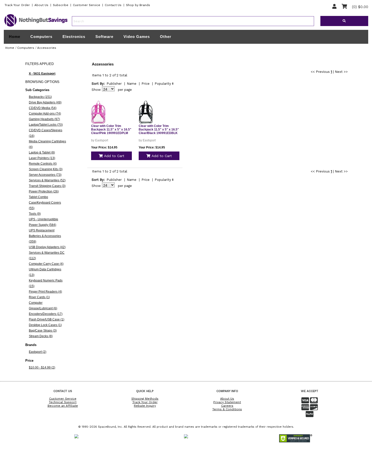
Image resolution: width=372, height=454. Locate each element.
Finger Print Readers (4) (45, 291)
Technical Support (62, 402)
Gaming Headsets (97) (44, 119)
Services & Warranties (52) (47, 180)
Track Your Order (17, 5)
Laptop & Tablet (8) (42, 152)
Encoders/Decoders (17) (46, 314)
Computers (41, 36)
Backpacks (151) (40, 97)
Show (96, 90)
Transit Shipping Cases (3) (47, 186)
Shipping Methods (144, 398)
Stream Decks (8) (41, 336)
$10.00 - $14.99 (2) (42, 367)
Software (104, 36)
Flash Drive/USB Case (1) (46, 319)
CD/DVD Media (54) (42, 108)
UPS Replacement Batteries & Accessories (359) (45, 236)
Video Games (136, 36)
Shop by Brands (138, 5)
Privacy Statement (227, 402)
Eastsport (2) (37, 352)
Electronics (74, 36)
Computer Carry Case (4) (46, 264)
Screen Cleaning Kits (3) (46, 169)
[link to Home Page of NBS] (36, 26)
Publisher (114, 83)
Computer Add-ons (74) (45, 113)
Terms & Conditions (227, 409)
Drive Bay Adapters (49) (45, 102)
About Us (41, 5)
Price (145, 83)
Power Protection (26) (44, 191)
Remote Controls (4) (43, 163)
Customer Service (86, 5)
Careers (227, 405)
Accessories (46, 48)
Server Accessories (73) (45, 175)
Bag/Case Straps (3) (43, 330)
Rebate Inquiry (145, 405)
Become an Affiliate (63, 405)
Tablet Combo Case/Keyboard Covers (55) (45, 202)
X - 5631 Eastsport (42, 73)
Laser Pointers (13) (42, 158)
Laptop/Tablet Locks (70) (46, 124)
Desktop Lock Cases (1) (45, 325)
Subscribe (60, 5)
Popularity (163, 83)
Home (14, 36)
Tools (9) (35, 213)
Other (165, 36)
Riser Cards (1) (39, 297)
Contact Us (113, 5)
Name (131, 83)
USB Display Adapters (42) (47, 247)
